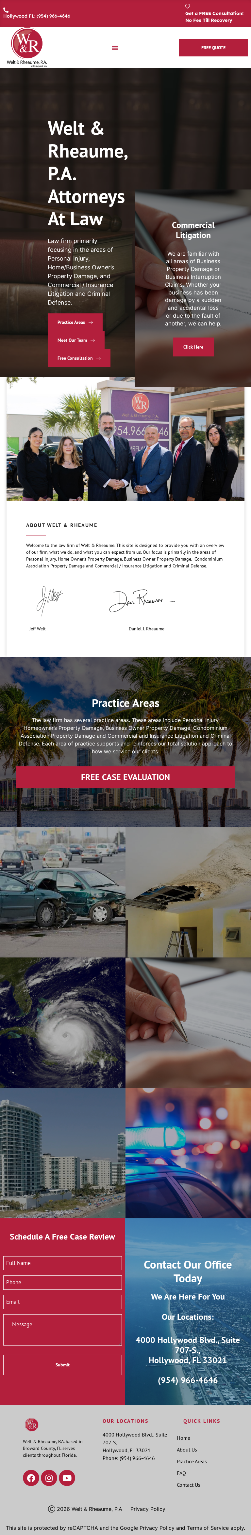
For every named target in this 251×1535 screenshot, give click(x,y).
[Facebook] (31, 1478)
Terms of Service (208, 1528)
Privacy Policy (147, 1509)
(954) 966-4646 (188, 1380)
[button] (114, 47)
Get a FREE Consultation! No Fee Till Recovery (214, 16)
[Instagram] (49, 1478)
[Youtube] (67, 1478)
